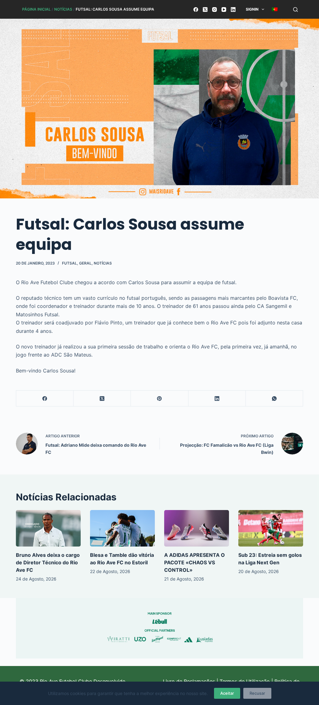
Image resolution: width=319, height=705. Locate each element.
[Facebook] (195, 9)
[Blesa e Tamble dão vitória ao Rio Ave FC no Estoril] (122, 528)
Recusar (257, 693)
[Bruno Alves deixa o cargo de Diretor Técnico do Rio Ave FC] (48, 528)
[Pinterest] (159, 398)
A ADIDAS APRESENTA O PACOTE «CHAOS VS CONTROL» (194, 562)
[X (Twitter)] (205, 9)
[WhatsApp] (274, 398)
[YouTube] (223, 9)
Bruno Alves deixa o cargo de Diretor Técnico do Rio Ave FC (48, 562)
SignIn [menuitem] (252, 9)
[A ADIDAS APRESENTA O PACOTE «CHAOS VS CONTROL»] (196, 528)
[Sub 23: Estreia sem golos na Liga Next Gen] (270, 528)
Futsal (69, 263)
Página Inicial (36, 9)
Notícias (63, 9)
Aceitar (227, 693)
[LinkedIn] (233, 9)
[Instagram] (214, 9)
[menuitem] (275, 9)
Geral (85, 263)
